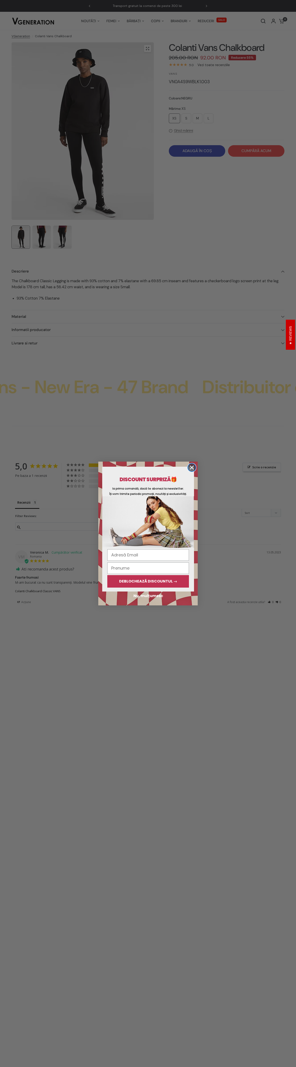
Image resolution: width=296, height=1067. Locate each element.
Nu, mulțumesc (148, 595)
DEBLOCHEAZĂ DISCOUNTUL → (148, 581)
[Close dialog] (192, 467)
